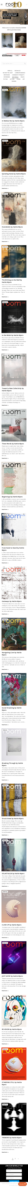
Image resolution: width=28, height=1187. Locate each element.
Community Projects (18, 75)
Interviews (7, 77)
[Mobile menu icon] (2, 4)
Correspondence (20, 72)
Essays (22, 77)
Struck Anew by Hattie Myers (13, 819)
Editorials (15, 77)
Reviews (14, 81)
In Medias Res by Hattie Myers (13, 121)
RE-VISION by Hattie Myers (12, 1029)
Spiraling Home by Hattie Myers (14, 174)
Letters (12, 79)
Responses (7, 75)
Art (24, 79)
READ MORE (7, 21)
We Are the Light (8, 72)
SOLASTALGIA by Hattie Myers (13, 874)
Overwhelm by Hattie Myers (12, 227)
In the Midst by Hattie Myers (12, 335)
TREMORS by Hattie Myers (12, 1138)
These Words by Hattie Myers (13, 444)
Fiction (5, 79)
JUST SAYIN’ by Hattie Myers (12, 976)
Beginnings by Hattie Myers (12, 497)
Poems (18, 79)
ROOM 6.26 (17, 70)
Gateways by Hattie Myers (12, 601)
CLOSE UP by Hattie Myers (11, 925)
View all (10, 70)
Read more (4, 135)
